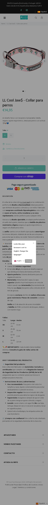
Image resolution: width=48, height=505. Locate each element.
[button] (19, 261)
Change (28, 261)
